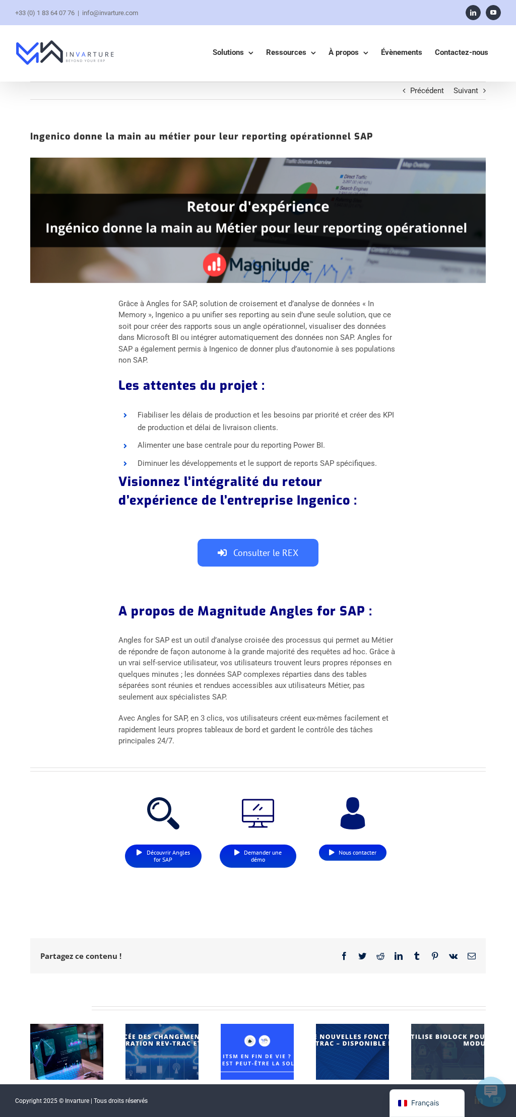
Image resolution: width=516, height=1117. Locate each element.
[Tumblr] (417, 956)
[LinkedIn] (473, 12)
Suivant (466, 90)
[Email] (472, 956)
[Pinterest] (435, 956)
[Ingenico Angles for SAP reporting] (258, 220)
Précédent (427, 90)
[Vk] (453, 956)
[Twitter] (362, 956)
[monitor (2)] (258, 800)
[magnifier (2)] (163, 800)
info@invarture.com (110, 13)
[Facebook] (344, 956)
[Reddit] (380, 956)
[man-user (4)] (353, 800)
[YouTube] (493, 12)
